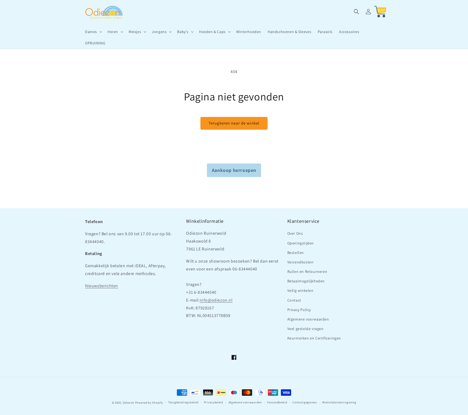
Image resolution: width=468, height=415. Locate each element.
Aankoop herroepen (234, 170)
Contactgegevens (304, 402)
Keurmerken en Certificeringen (314, 338)
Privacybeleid (213, 402)
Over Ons (295, 233)
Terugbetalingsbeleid (183, 402)
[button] (93, 31)
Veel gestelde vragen (305, 328)
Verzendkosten (300, 262)
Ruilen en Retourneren (307, 271)
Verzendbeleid (277, 402)
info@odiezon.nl (216, 300)
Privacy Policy (299, 309)
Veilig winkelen (300, 290)
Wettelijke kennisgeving (339, 402)
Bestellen (295, 252)
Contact (294, 300)
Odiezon (128, 402)
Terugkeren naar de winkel (234, 123)
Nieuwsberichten (101, 286)
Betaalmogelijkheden (306, 281)
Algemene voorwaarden (308, 319)
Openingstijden (300, 243)
